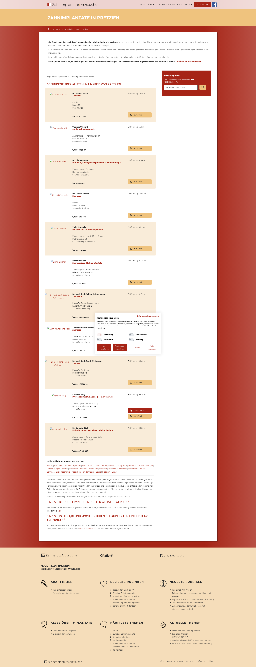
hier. (59, 510)
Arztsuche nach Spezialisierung (66, 593)
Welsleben (73, 468)
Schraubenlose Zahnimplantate (186, 630)
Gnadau (91, 465)
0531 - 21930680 (81, 317)
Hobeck (142, 468)
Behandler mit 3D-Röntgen (124, 605)
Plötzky (50, 465)
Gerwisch (51, 471)
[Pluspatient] (106, 556)
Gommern (58, 465)
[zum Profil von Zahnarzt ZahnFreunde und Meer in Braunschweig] (58, 328)
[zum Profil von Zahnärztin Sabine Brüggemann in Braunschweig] (58, 296)
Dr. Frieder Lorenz (80, 160)
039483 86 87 (80, 150)
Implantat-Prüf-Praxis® (182, 589)
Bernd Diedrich (79, 260)
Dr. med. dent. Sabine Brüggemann (88, 294)
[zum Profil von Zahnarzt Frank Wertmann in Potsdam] (58, 363)
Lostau (114, 471)
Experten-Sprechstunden (64, 633)
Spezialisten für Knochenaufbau (126, 596)
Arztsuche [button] (146, 4)
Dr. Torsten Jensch (80, 194)
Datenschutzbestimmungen (148, 316)
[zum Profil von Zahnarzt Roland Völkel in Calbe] (58, 94)
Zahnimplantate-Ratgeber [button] (174, 4)
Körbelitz (123, 468)
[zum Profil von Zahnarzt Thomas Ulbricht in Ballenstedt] (58, 127)
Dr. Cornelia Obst (80, 428)
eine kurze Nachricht (88, 528)
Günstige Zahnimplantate (124, 593)
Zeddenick (132, 465)
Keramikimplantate (121, 637)
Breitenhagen (89, 471)
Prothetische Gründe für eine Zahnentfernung (192, 643)
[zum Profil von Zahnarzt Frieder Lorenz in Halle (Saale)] (58, 161)
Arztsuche (56, 29)
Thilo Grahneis (79, 227)
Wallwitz (111, 465)
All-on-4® (116, 630)
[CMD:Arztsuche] (172, 556)
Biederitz (83, 468)
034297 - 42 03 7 (81, 451)
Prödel (78, 465)
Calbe (98, 471)
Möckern (103, 468)
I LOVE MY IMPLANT (180, 637)
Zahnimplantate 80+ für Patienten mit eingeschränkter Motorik (188, 607)
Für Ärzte (203, 4)
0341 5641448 (80, 250)
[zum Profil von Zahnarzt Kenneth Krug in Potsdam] (59, 395)
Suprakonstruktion (180, 633)
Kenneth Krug (78, 394)
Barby (104, 465)
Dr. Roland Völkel (80, 93)
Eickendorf (132, 468)
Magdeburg (76, 471)
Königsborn (122, 465)
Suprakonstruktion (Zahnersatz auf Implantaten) (193, 599)
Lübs (84, 465)
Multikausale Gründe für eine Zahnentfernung (191, 640)
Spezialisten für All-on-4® (123, 589)
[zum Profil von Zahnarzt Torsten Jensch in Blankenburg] (58, 194)
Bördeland (93, 468)
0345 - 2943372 (80, 183)
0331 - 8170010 (80, 384)
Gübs (98, 465)
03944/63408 (80, 217)
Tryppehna (113, 468)
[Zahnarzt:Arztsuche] (60, 556)
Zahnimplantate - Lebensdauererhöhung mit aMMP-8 (191, 595)
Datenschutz (190, 661)
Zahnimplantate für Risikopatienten (187, 602)
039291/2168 (80, 116)
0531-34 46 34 (80, 284)
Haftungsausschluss (205, 661)
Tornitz (65, 468)
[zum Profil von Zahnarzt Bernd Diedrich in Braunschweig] (58, 261)
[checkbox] (99, 335)
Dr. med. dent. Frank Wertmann (86, 361)
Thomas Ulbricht (80, 127)
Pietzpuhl (106, 471)
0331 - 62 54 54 (80, 417)
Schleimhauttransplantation (125, 599)
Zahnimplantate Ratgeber (64, 630)
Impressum (178, 661)
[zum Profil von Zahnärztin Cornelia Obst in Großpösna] (58, 428)
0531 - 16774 (79, 351)
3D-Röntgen (118, 649)
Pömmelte (69, 465)
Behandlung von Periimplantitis (126, 602)
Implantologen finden (62, 589)
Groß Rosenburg (63, 471)
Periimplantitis (119, 640)
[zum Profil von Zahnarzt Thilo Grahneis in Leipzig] (58, 228)
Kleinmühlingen (146, 465)
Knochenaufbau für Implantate (126, 646)
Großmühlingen (54, 468)
